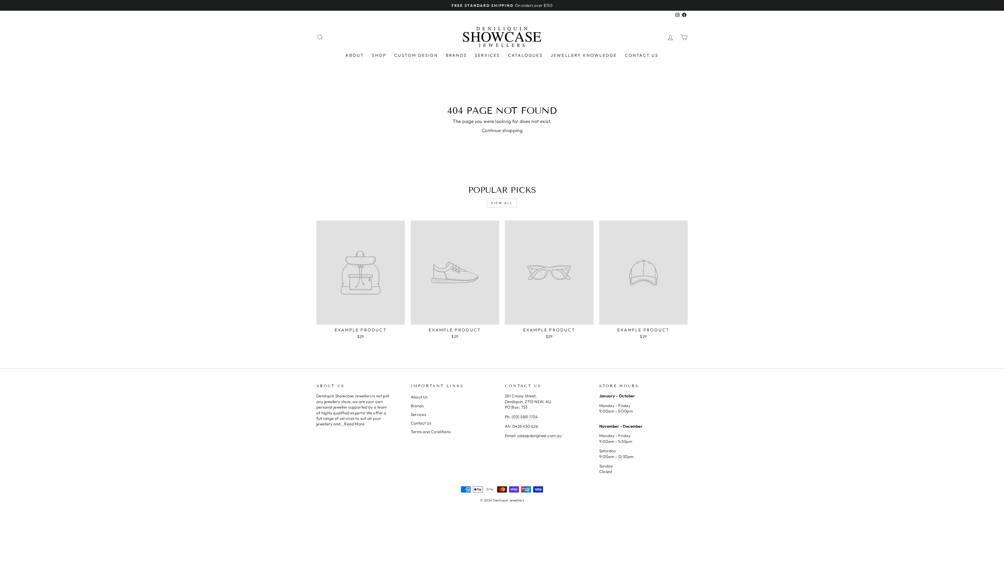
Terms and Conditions (431, 431)
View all (502, 203)
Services (418, 414)
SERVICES (487, 55)
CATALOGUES (525, 55)
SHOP (379, 55)
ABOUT (354, 55)
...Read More (352, 423)
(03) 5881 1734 (525, 416)
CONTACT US (642, 55)
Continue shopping (502, 130)
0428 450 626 (525, 426)
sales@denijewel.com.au (539, 435)
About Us (419, 396)
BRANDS (456, 55)
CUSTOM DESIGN (416, 55)
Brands (417, 405)
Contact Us (421, 423)
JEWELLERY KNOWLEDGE (584, 55)
